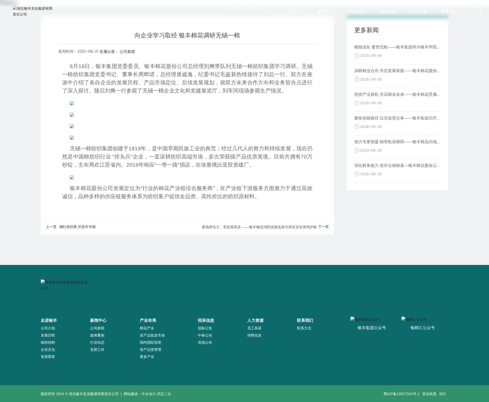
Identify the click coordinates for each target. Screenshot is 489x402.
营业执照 (429, 394)
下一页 (323, 227)
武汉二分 (164, 394)
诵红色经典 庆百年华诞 (77, 227)
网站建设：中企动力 (140, 394)
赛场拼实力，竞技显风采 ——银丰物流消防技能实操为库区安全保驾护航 (259, 227)
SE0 (442, 394)
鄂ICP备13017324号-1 (402, 394)
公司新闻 (127, 51)
